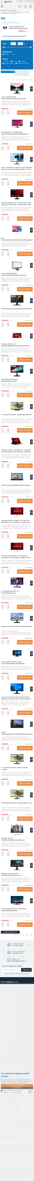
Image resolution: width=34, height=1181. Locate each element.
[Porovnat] (31, 87)
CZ (27, 1)
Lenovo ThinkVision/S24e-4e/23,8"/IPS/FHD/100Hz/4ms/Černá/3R (13, 274)
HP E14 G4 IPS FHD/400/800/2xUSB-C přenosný (16, 485)
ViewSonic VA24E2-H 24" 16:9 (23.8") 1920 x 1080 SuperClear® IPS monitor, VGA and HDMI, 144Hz (16, 204)
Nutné (4, 1090)
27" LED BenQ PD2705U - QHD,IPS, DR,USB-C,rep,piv (14, 769)
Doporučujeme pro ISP (23, 63)
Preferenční (11, 1090)
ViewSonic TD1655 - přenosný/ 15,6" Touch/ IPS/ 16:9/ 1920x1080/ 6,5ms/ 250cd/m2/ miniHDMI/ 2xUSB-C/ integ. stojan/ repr (16, 452)
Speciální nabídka (8, 63)
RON (24, 1)
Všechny (6, 61)
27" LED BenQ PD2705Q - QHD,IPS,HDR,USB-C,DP (16, 415)
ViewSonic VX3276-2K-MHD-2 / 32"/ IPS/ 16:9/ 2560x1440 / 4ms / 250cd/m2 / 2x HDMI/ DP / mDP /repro (15, 522)
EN (30, 1)
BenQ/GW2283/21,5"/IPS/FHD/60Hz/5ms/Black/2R (16, 309)
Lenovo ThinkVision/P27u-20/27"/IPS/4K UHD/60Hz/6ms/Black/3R (14, 910)
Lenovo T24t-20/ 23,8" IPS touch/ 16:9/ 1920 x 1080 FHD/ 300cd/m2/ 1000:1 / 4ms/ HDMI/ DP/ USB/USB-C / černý (16, 699)
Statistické (19, 1090)
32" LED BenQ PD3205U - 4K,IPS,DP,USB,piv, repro (16, 803)
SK (32, 1)
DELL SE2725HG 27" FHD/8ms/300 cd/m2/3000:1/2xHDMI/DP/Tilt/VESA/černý (14, 133)
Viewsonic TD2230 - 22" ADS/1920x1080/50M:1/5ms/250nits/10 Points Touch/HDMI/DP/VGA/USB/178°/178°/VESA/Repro (17, 346)
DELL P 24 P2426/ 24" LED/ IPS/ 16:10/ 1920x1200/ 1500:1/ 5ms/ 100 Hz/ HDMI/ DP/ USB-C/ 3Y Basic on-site (16, 169)
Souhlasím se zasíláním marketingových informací (16, 974)
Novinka (14, 61)
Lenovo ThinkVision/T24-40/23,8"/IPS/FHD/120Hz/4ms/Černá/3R (18, 28)
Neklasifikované (16, 1092)
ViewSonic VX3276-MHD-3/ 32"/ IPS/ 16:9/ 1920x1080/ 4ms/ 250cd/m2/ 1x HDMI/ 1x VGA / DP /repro (16, 558)
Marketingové (6, 1092)
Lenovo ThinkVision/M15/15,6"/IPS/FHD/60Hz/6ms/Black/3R (17, 733)
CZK (21, 1)
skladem (6, 54)
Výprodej (22, 61)
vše (13, 54)
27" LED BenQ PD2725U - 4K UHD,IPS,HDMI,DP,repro (10, 592)
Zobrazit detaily (30, 1091)
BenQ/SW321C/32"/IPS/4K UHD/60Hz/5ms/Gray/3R (9, 380)
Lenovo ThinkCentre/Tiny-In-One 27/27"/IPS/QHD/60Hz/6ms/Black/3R (12, 663)
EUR (17, 1)
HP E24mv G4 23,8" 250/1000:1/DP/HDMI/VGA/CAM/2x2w (13, 839)
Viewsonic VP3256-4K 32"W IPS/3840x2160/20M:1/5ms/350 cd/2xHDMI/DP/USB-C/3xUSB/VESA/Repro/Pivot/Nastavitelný (14, 876)
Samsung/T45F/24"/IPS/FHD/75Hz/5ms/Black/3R (16, 627)
